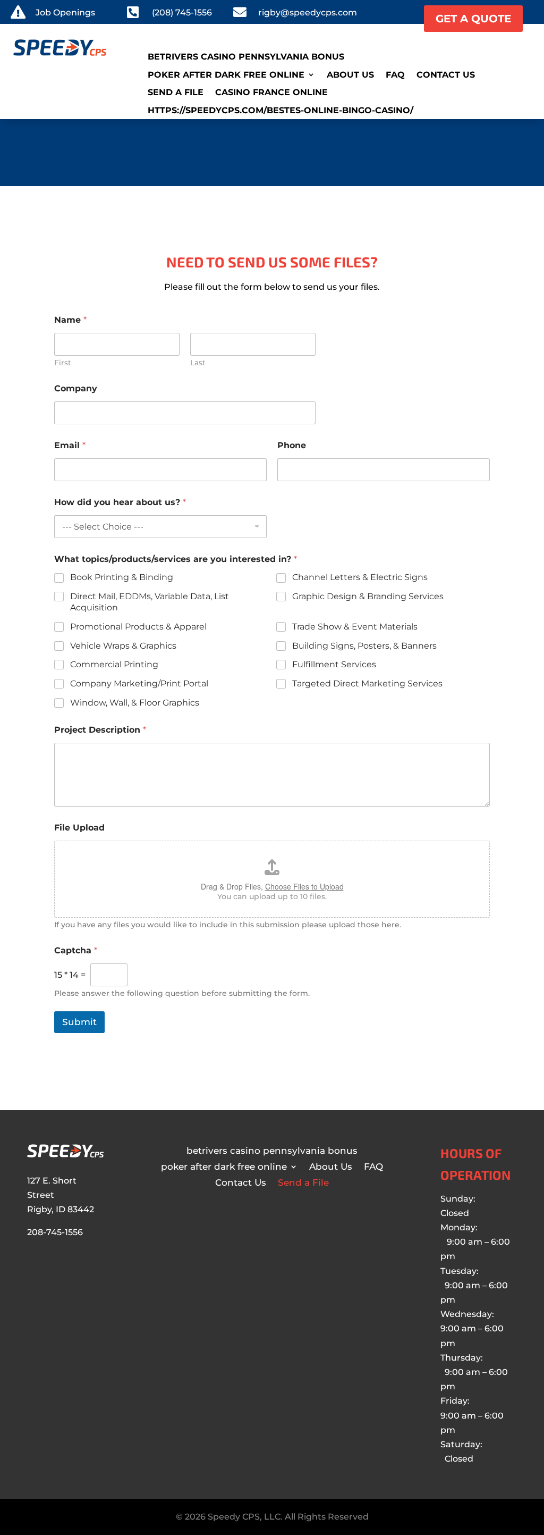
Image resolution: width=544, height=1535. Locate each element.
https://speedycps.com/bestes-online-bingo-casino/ (280, 110)
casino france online (271, 92)
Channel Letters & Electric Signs (360, 577)
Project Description (100, 730)
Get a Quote (473, 18)
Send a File (175, 92)
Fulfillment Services (334, 664)
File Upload (79, 828)
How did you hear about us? (120, 502)
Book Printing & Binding (121, 577)
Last (198, 362)
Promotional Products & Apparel (138, 627)
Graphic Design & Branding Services (368, 596)
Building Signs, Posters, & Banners (364, 646)
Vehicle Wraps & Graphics (123, 646)
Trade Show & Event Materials (355, 627)
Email (70, 445)
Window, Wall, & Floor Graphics (134, 703)
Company (75, 388)
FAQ (395, 75)
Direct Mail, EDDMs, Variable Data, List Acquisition (149, 602)
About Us (350, 75)
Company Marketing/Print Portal (139, 683)
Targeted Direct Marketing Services (367, 683)
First (62, 362)
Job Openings (65, 12)
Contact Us (445, 75)
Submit (79, 1022)
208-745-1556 (55, 1232)
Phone (291, 445)
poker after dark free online (226, 75)
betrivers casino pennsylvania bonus (246, 57)
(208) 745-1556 (182, 12)
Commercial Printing (114, 664)
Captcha (75, 950)
